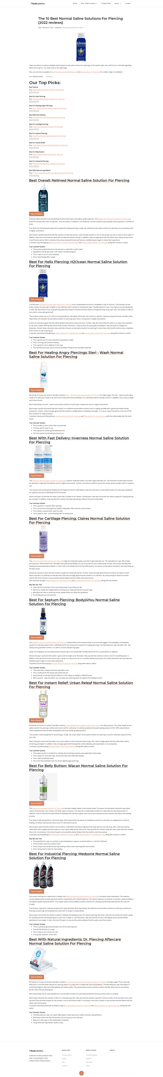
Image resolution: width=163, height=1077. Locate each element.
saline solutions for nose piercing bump (64, 243)
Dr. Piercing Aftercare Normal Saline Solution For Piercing (53, 173)
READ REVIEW (34, 92)
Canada (88, 1058)
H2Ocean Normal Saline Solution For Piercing (49, 99)
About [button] (117, 3)
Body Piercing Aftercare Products (73, 27)
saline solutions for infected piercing (68, 333)
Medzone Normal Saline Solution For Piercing (49, 164)
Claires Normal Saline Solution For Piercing (48, 127)
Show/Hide (49, 77)
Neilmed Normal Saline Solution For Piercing (48, 90)
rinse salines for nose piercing (94, 416)
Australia (89, 1062)
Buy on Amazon (36, 214)
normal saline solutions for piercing (94, 243)
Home (75, 3)
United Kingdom (91, 1055)
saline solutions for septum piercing (106, 1006)
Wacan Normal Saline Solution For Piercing (48, 154)
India (87, 1066)
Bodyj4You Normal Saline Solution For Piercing (49, 136)
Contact (127, 3)
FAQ (63, 1062)
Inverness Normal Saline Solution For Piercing (49, 117)
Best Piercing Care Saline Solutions (64, 72)
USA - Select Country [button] (88, 3)
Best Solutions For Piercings (90, 72)
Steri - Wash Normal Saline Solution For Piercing (50, 108)
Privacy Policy (106, 3)
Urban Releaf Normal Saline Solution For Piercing (50, 145)
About (64, 1058)
